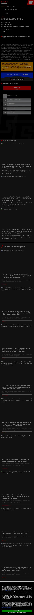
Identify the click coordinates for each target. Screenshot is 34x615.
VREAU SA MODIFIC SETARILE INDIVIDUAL (17, 612)
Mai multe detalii (8, 590)
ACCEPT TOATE (17, 610)
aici (30, 594)
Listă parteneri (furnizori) (6, 607)
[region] (17, 598)
